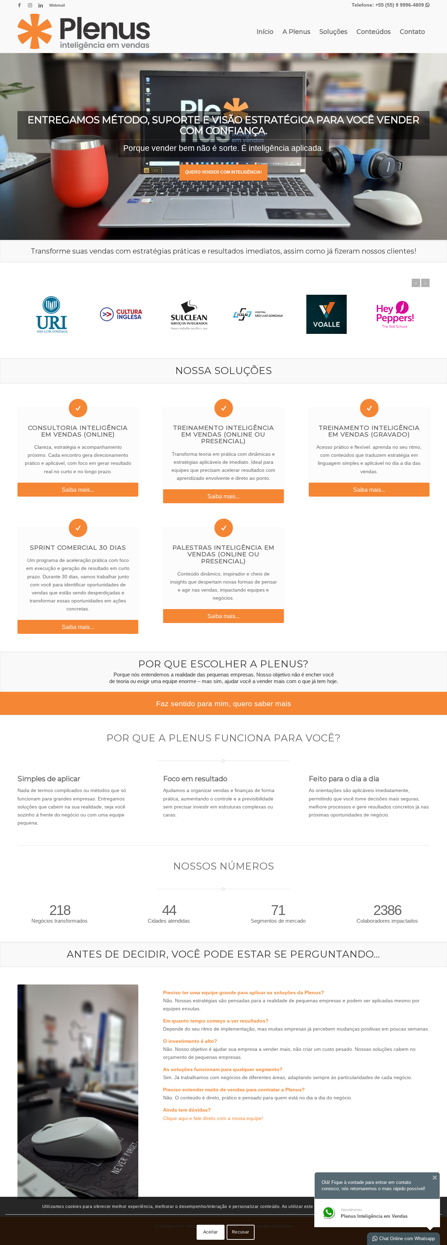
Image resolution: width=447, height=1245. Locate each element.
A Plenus (296, 32)
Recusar (240, 1232)
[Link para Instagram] (30, 5)
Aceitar (210, 1232)
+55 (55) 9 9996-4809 (402, 5)
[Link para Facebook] (19, 5)
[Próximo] (425, 283)
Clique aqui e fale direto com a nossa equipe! (213, 1118)
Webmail (57, 5)
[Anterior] (416, 283)
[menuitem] (55, 5)
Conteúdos (374, 32)
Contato (412, 32)
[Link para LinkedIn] (40, 5)
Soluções (333, 32)
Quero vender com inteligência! (223, 172)
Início (265, 32)
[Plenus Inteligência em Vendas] (83, 32)
